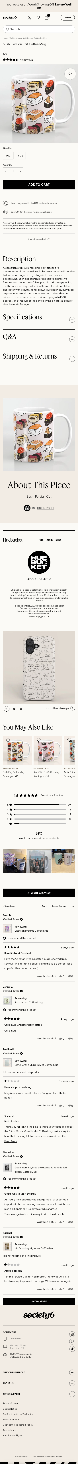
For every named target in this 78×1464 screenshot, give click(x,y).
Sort (44, 906)
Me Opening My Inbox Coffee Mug (34, 1248)
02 (14, 709)
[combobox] (39, 29)
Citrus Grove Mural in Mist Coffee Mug (36, 1064)
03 (21, 709)
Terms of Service (11, 1419)
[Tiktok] (72, 1349)
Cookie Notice (10, 1408)
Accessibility (9, 1429)
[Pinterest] (72, 1341)
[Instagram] (72, 1334)
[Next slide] (72, 522)
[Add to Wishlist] (8, 740)
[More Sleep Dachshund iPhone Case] (39, 667)
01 (6, 709)
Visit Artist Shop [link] (50, 540)
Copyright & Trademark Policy (18, 1424)
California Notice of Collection (18, 1414)
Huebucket (45, 508)
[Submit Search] (8, 29)
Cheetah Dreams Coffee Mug (31, 930)
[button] (18, 59)
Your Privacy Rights (12, 1435)
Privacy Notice (10, 1403)
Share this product (37, 238)
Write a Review (46, 894)
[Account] (29, 17)
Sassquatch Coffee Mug (29, 1002)
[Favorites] (37, 17)
